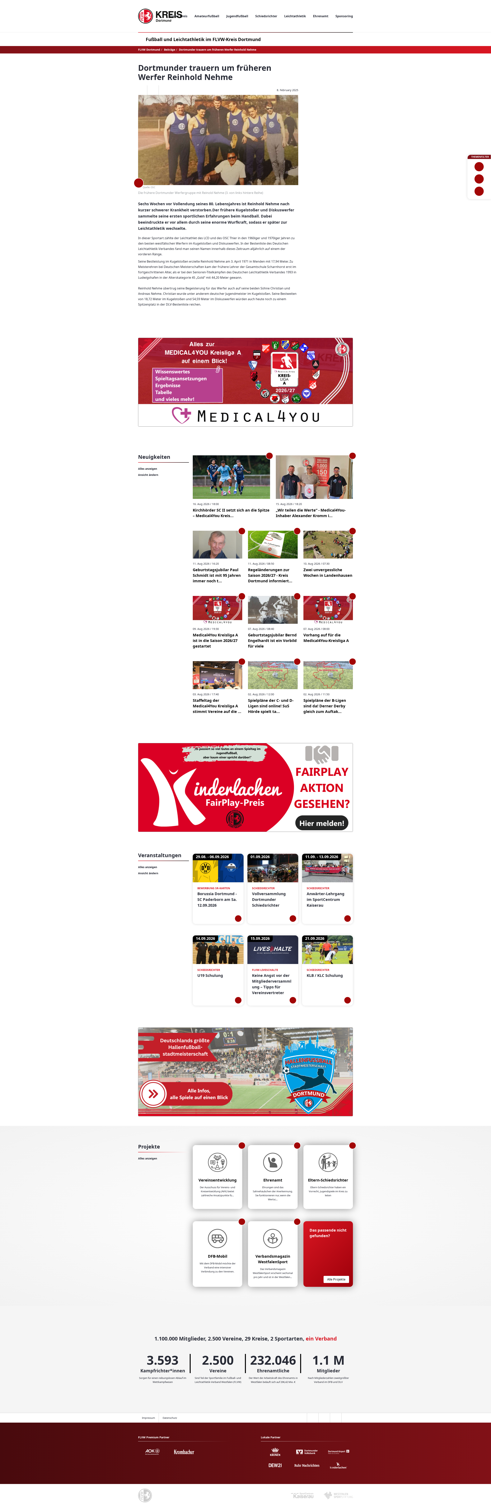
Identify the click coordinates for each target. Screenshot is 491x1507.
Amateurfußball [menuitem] (206, 16)
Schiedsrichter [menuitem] (266, 16)
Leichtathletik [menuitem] (295, 16)
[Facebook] (141, 90)
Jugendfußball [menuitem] (237, 16)
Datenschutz (170, 1418)
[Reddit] (164, 90)
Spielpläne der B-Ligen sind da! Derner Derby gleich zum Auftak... (324, 706)
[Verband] (479, 191)
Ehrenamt (272, 1180)
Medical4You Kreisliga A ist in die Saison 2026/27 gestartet (215, 640)
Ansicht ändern (148, 475)
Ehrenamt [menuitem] (320, 16)
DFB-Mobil (217, 1256)
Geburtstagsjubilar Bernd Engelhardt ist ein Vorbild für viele (272, 640)
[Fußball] (479, 166)
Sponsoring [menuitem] (344, 16)
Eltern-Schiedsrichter (328, 1180)
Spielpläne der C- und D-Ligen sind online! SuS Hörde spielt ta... (270, 706)
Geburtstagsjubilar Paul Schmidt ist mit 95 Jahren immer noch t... (217, 575)
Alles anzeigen (147, 468)
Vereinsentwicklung (218, 1180)
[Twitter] (153, 90)
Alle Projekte (336, 1279)
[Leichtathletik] (479, 179)
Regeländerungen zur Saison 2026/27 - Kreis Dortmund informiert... (270, 575)
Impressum (148, 1418)
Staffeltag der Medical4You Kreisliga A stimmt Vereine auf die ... (217, 706)
